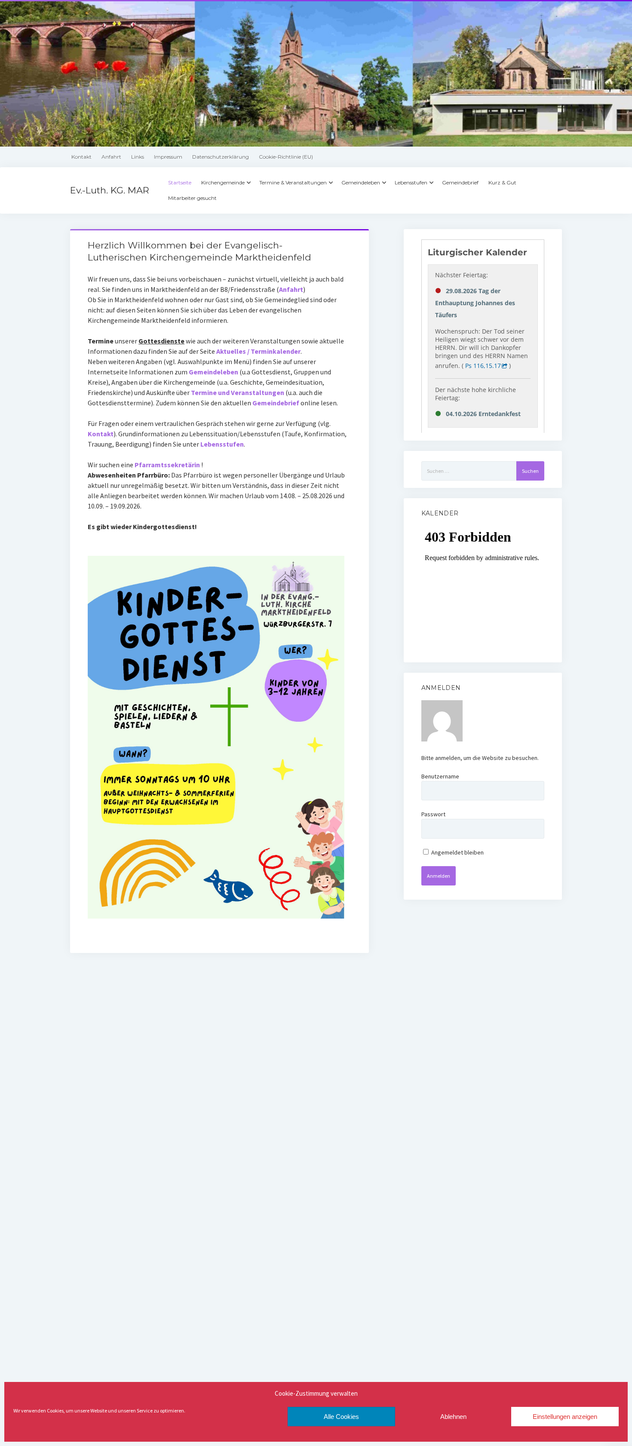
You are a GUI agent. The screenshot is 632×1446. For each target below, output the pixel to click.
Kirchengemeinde (223, 182)
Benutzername (440, 776)
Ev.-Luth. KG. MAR (109, 190)
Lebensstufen (411, 182)
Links (137, 156)
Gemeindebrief (460, 182)
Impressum (168, 156)
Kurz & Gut (502, 182)
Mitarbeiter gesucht (192, 198)
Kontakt (81, 156)
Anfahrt (111, 156)
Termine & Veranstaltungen (293, 182)
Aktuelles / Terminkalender (258, 351)
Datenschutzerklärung (220, 156)
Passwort (433, 814)
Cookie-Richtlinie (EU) (286, 156)
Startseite (179, 182)
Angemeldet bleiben (457, 852)
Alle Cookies (341, 1416)
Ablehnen (453, 1416)
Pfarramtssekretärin (167, 464)
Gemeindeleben (360, 182)
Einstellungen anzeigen (565, 1416)
